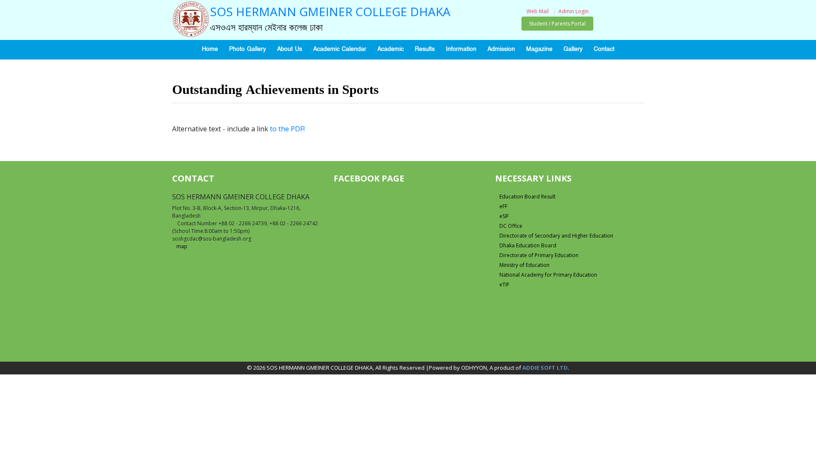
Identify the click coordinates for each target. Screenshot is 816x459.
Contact (604, 49)
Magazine (539, 49)
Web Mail (538, 11)
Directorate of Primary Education (538, 255)
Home (210, 49)
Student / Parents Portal (557, 23)
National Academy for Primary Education (548, 274)
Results (425, 49)
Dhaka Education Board (527, 245)
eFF (503, 206)
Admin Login (573, 11)
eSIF (504, 216)
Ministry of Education (524, 265)
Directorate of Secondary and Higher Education (556, 235)
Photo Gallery (247, 49)
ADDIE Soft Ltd (545, 367)
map (181, 246)
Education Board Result (527, 196)
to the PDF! (287, 128)
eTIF (504, 284)
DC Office (510, 226)
